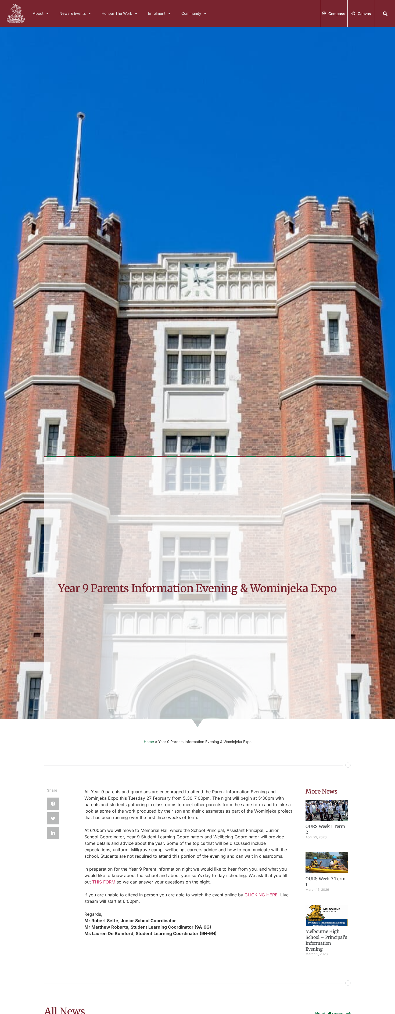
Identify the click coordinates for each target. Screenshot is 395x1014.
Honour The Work (117, 13)
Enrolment (157, 13)
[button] (385, 13)
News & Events (72, 13)
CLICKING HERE (261, 894)
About (38, 13)
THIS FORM (103, 882)
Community (191, 13)
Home (149, 742)
